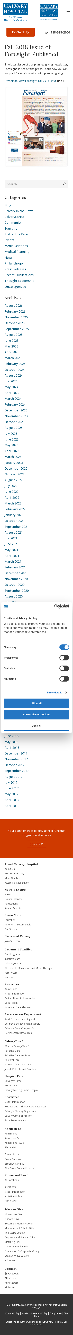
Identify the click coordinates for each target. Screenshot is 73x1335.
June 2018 (12, 736)
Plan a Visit (10, 1147)
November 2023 (16, 416)
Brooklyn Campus (14, 1163)
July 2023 (11, 434)
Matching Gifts (13, 1241)
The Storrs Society (15, 1232)
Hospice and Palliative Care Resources (26, 1106)
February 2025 (15, 364)
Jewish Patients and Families (20, 1069)
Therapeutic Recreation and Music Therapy (28, 968)
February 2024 (15, 404)
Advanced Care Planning (18, 1007)
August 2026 (14, 305)
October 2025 (14, 323)
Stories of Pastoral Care (18, 1064)
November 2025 (16, 317)
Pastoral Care (12, 1060)
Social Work (11, 1002)
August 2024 (14, 375)
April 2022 (12, 497)
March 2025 (13, 358)
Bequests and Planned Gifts (20, 1237)
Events (9, 240)
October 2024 (14, 370)
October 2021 (14, 521)
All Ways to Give (13, 1214)
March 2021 (13, 561)
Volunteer (10, 1260)
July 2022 (11, 486)
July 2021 (11, 538)
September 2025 (17, 329)
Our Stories (11, 929)
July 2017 (11, 782)
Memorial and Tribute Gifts (19, 1228)
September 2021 (17, 527)
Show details (54, 692)
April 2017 (12, 800)
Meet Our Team (13, 878)
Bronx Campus (13, 1159)
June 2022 (12, 492)
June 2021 (12, 544)
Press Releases (15, 269)
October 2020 (14, 585)
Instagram (13, 1282)
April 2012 (12, 806)
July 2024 (11, 381)
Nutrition (9, 977)
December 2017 (16, 753)
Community (13, 222)
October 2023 (14, 422)
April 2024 (12, 393)
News (9, 257)
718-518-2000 (60, 32)
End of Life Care (16, 234)
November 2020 (16, 579)
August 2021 (14, 532)
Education (12, 228)
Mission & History (14, 873)
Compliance (56, 1313)
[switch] (64, 657)
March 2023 (13, 457)
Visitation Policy (13, 1196)
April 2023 (12, 451)
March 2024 (13, 398)
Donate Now (12, 1219)
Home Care (11, 1085)
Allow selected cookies (36, 714)
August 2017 (14, 777)
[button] (68, 12)
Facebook (13, 1273)
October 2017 (14, 765)
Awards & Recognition (17, 882)
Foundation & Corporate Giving (22, 1251)
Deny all (36, 725)
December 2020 (16, 573)
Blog (8, 205)
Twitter (11, 1287)
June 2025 (12, 340)
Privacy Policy (12, 1313)
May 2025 (11, 346)
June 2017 (12, 788)
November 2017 (16, 759)
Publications (11, 903)
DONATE (35, 844)
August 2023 (14, 428)
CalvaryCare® (14, 217)
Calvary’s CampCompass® (19, 1028)
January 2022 (14, 515)
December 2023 (16, 410)
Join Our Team (13, 941)
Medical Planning (17, 252)
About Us (10, 868)
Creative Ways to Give (17, 1255)
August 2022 (14, 480)
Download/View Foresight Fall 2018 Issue (31, 81)
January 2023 (14, 463)
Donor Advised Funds (16, 1246)
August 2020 (14, 596)
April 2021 (12, 556)
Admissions (11, 989)
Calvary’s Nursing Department (21, 1111)
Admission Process (15, 1138)
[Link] (15, 13)
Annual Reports (13, 908)
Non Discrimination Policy (34, 1313)
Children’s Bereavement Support (22, 1023)
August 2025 (14, 335)
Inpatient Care (12, 958)
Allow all (36, 703)
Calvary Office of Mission (18, 1115)
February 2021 (15, 567)
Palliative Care (12, 1050)
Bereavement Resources (18, 1032)
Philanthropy (14, 263)
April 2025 (12, 352)
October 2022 (14, 474)
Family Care (11, 972)
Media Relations (16, 246)
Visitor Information (15, 993)
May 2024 (11, 387)
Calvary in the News (19, 211)
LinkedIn (11, 1278)
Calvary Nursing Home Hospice (22, 1090)
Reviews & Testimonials (18, 924)
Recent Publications (19, 275)
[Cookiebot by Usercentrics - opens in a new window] (54, 606)
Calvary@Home (13, 963)
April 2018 (12, 747)
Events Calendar (13, 899)
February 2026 (15, 311)
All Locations (12, 1180)
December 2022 (16, 468)
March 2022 (13, 503)
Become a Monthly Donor (19, 1223)
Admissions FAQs (14, 1142)
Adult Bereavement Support (20, 1019)
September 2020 (17, 590)
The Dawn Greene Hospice (19, 1168)
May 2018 (11, 742)
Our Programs (12, 954)
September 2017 (17, 771)
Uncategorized (15, 287)
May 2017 (11, 794)
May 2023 (11, 445)
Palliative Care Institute (17, 1055)
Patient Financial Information (20, 998)
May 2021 (11, 550)
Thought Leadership (19, 281)
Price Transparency (15, 1120)
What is (17, 1046)
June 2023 (12, 439)
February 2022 (15, 509)
